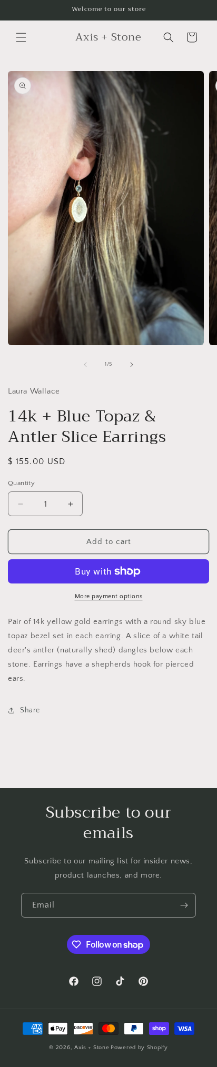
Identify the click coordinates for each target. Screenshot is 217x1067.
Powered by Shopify (139, 1047)
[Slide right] (131, 364)
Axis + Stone (91, 1047)
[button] (21, 37)
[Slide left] (85, 364)
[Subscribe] (183, 905)
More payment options (109, 596)
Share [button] (30, 710)
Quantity (21, 483)
